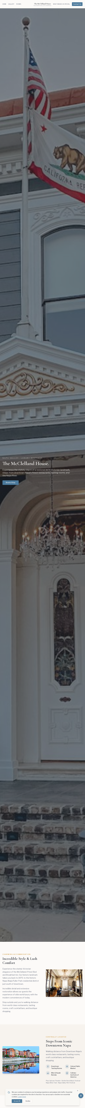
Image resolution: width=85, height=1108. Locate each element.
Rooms (18, 4)
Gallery (11, 4)
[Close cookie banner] (77, 1090)
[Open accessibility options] (80, 1095)
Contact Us (77, 4)
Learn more (22, 1097)
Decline (28, 1101)
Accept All (17, 1101)
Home (4, 4)
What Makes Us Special (61, 4)
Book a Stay (10, 483)
